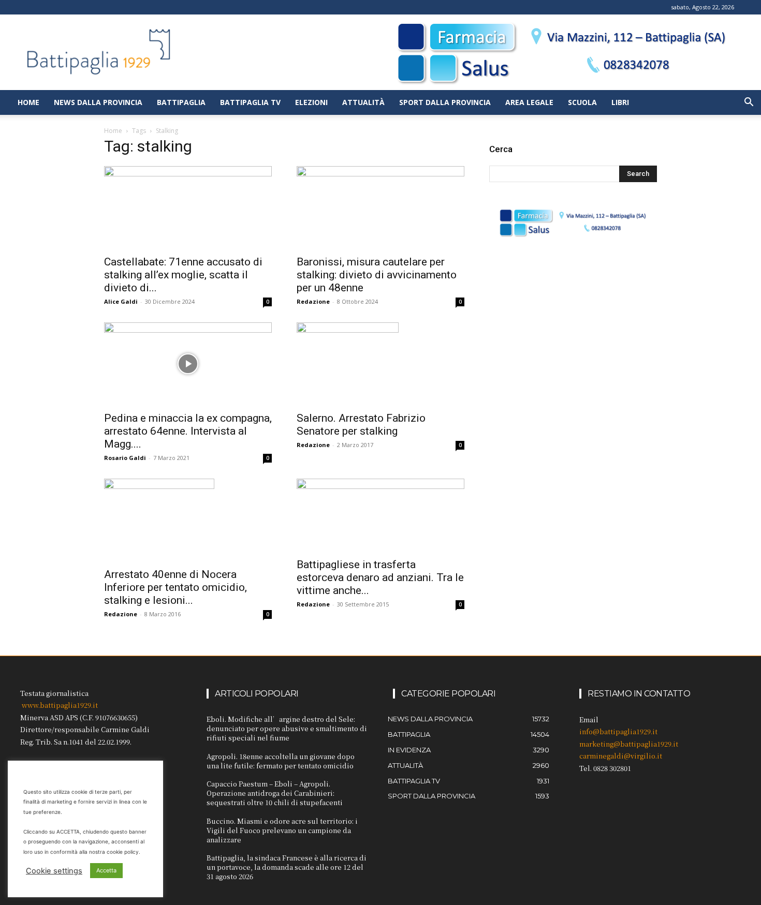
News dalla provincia (98, 102)
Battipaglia (181, 102)
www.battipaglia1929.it (60, 705)
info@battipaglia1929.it (618, 731)
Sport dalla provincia (445, 102)
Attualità (363, 102)
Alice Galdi (121, 301)
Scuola (582, 102)
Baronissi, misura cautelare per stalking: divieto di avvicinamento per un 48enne (377, 275)
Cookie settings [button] (54, 871)
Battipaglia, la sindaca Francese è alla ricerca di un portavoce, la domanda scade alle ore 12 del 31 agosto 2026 (287, 867)
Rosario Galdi (125, 458)
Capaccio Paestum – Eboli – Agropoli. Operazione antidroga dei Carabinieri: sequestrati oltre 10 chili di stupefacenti (275, 793)
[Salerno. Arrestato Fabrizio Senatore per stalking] (380, 363)
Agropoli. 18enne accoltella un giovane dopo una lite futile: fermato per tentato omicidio (281, 760)
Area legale (529, 102)
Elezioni (311, 102)
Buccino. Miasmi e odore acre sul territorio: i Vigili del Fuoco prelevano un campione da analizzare (282, 830)
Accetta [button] (106, 870)
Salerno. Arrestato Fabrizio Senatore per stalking (361, 424)
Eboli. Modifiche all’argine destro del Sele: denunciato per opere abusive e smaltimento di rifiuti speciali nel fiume (287, 728)
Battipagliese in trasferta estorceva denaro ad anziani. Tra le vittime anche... (380, 577)
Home (28, 102)
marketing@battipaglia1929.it (628, 744)
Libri (620, 102)
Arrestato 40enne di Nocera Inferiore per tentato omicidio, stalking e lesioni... (175, 587)
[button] (748, 103)
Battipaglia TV (250, 102)
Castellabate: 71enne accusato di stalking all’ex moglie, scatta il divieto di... (183, 275)
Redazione (313, 301)
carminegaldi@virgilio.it (620, 756)
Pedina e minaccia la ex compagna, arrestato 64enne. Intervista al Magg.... (188, 431)
